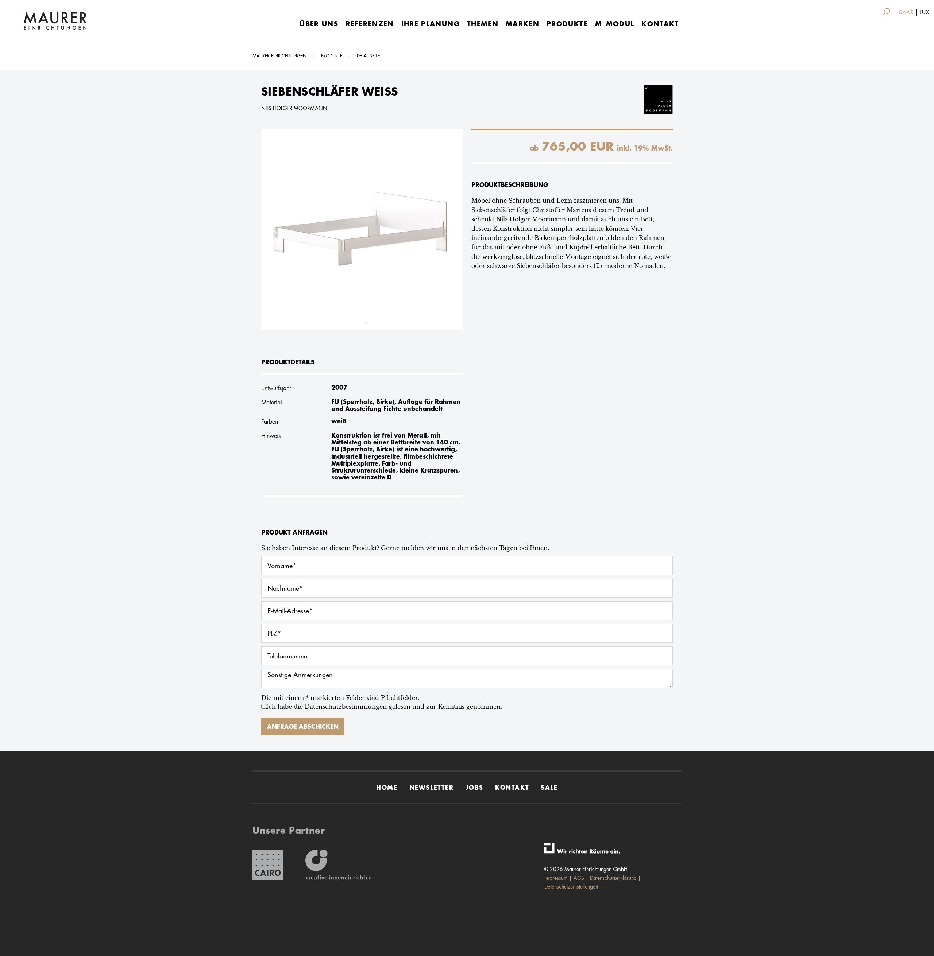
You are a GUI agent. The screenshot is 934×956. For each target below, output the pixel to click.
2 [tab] (365, 322)
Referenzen (370, 23)
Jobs (474, 787)
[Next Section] (448, 229)
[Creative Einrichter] (338, 865)
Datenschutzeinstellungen (571, 886)
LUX (924, 12)
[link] (888, 11)
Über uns (319, 23)
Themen (482, 23)
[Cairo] (267, 865)
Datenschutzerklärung (613, 877)
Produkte (567, 23)
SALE (549, 787)
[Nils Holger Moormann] (649, 98)
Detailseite (368, 56)
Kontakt (660, 23)
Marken (522, 23)
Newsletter (431, 787)
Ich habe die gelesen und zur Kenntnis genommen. (384, 706)
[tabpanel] (362, 229)
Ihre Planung (430, 23)
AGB (579, 877)
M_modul (614, 23)
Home (386, 787)
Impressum (556, 877)
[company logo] (55, 20)
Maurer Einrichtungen (279, 56)
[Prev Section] (275, 229)
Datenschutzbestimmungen (346, 706)
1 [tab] (358, 322)
